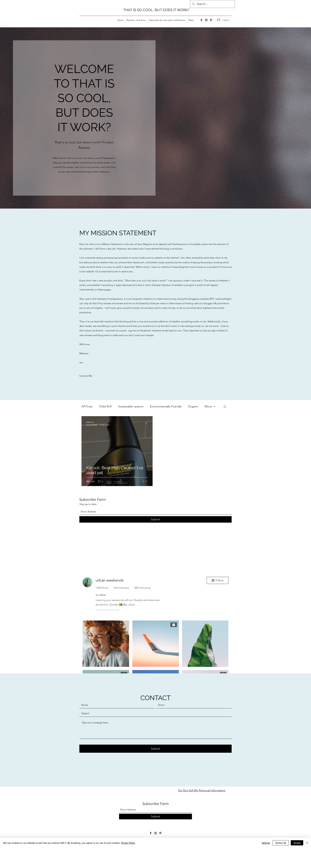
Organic (193, 406)
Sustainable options (131, 406)
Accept (297, 842)
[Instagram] (206, 20)
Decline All (280, 842)
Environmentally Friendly (165, 406)
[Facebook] (201, 20)
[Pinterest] (211, 20)
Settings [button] (266, 842)
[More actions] (147, 423)
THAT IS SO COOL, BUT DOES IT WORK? (156, 10)
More (208, 406)
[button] (224, 407)
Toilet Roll (105, 406)
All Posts (86, 406)
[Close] (307, 842)
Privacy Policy (128, 842)
